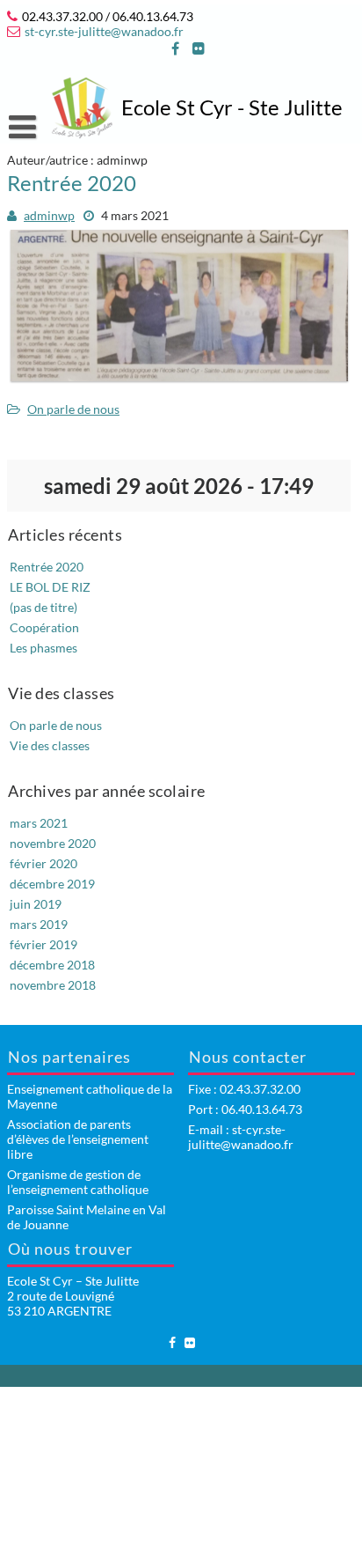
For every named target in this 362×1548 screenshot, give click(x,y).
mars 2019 (39, 924)
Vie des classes (50, 745)
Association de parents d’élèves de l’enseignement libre (77, 1139)
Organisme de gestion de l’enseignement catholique (77, 1182)
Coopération (44, 627)
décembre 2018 (52, 964)
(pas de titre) (43, 607)
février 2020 (43, 863)
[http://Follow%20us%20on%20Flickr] (198, 49)
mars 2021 (39, 822)
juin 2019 (36, 903)
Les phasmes (43, 647)
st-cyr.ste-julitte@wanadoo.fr (104, 31)
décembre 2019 (52, 883)
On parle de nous (73, 409)
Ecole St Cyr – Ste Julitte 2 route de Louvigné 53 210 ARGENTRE (73, 1295)
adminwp (49, 215)
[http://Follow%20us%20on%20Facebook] (175, 49)
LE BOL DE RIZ (50, 586)
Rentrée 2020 (71, 182)
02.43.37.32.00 (260, 1088)
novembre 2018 (53, 984)
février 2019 (43, 944)
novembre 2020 (53, 843)
